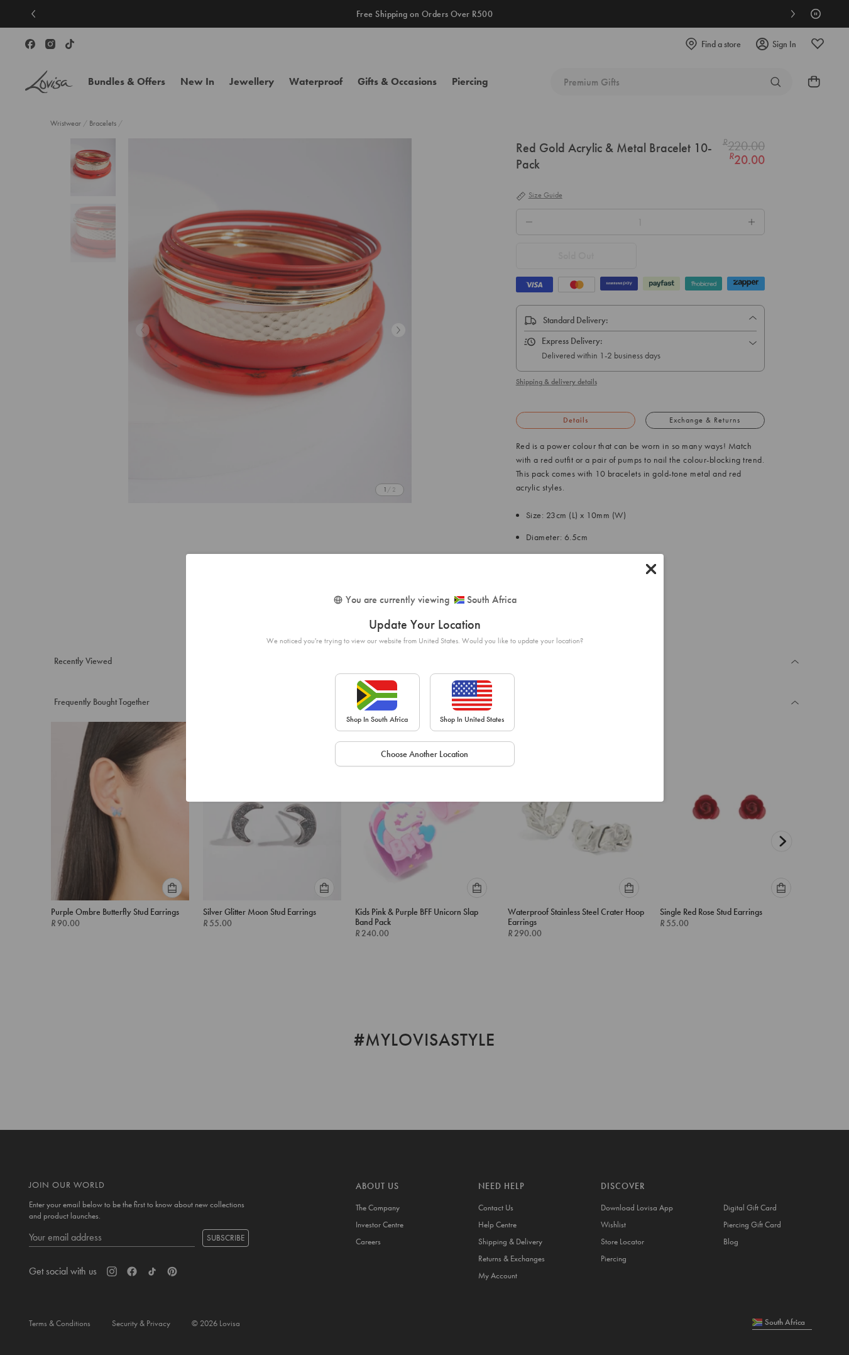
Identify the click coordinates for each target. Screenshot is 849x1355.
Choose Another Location (424, 754)
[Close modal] (651, 569)
